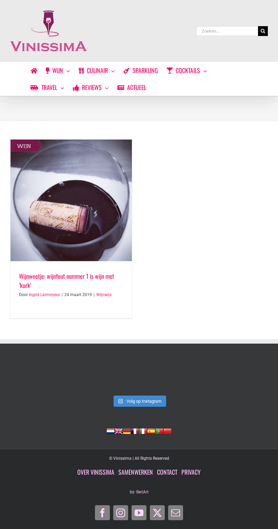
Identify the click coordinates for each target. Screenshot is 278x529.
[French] (135, 430)
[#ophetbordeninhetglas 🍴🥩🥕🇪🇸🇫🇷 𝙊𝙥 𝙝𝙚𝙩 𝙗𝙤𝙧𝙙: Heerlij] (86, 376)
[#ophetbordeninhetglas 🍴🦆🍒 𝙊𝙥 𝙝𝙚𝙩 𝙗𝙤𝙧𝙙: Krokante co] (139, 376)
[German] (127, 430)
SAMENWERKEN (135, 472)
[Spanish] (151, 430)
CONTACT (167, 472)
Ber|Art (142, 492)
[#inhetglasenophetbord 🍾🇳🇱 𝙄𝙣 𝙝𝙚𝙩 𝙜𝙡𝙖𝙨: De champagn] (191, 376)
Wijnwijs (104, 294)
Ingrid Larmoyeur (44, 294)
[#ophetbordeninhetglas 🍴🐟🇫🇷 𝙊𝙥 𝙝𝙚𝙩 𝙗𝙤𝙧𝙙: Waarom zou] (34, 376)
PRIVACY (191, 472)
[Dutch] (110, 430)
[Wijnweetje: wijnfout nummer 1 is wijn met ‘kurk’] (71, 200)
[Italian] (143, 430)
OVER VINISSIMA (95, 472)
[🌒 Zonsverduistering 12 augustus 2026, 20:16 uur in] (243, 376)
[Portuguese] (159, 430)
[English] (119, 430)
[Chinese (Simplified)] (167, 430)
